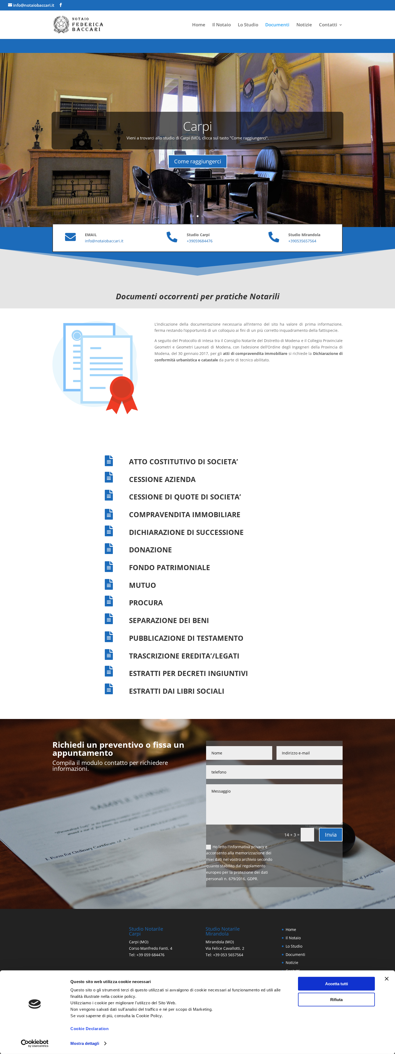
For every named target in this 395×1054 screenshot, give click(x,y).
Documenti (277, 25)
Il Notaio (221, 25)
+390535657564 (302, 240)
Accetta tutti (336, 983)
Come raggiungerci (197, 161)
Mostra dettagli (84, 1043)
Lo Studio (248, 25)
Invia (331, 834)
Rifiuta (336, 999)
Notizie (304, 25)
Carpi (197, 126)
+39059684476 (200, 240)
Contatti (328, 25)
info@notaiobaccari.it (104, 240)
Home (198, 25)
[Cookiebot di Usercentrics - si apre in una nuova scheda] (34, 1043)
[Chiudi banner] (387, 979)
